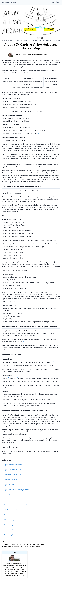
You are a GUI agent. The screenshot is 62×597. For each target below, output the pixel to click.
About (59, 2)
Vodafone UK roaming (11, 530)
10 (53, 365)
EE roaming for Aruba (11, 535)
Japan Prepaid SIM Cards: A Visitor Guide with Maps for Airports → (22, 547)
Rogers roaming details (12, 515)
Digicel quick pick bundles (13, 465)
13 (59, 381)
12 (17, 378)
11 (9, 378)
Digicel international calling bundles (16, 490)
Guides (52, 2)
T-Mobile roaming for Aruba (13, 510)
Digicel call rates (9, 485)
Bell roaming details (11, 525)
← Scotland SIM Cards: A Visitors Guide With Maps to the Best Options (23, 545)
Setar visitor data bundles (12, 475)
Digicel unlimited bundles (12, 470)
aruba (12, 541)
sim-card (7, 541)
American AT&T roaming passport (15, 505)
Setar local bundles (10, 480)
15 (50, 399)
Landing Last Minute (8, 2)
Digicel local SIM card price (13, 500)
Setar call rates (9, 495)
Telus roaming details (11, 520)
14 (22, 396)
